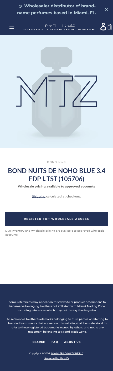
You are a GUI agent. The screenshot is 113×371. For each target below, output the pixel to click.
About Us (72, 341)
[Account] (103, 26)
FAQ (55, 341)
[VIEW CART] (110, 26)
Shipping (38, 196)
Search (39, 341)
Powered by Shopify (56, 358)
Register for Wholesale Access (56, 218)
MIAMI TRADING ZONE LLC (67, 353)
